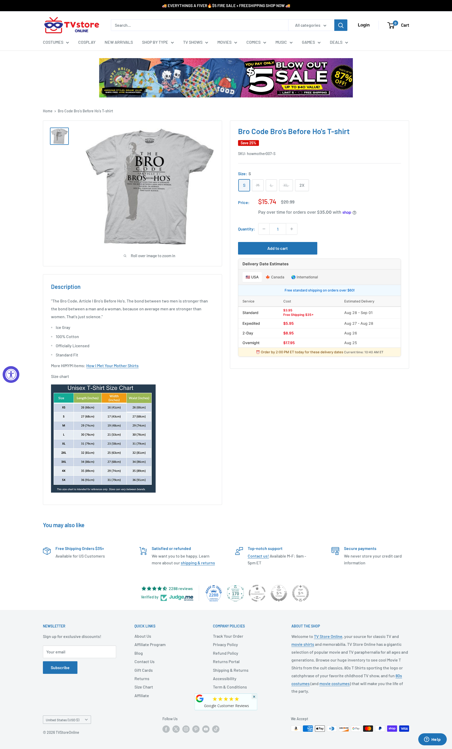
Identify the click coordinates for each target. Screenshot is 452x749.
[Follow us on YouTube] (206, 729)
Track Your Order (228, 636)
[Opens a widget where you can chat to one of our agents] (432, 739)
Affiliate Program (150, 644)
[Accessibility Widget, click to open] (11, 374)
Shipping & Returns (230, 670)
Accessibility (224, 678)
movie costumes (334, 683)
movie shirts (302, 644)
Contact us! (258, 555)
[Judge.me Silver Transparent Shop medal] (257, 593)
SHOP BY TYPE (155, 42)
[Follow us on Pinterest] (196, 729)
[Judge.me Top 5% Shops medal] (278, 593)
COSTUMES (53, 42)
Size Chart (143, 686)
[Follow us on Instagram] (186, 729)
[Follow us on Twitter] (176, 729)
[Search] (340, 25)
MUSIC (281, 42)
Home (48, 111)
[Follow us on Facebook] (166, 729)
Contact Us (144, 661)
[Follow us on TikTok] (215, 729)
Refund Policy (225, 653)
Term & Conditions (230, 686)
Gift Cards (143, 670)
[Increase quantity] (291, 228)
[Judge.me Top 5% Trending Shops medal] (300, 593)
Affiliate (141, 695)
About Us (142, 636)
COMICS (253, 42)
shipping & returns (198, 562)
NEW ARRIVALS (119, 42)
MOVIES (224, 42)
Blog (138, 653)
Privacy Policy (225, 644)
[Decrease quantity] (263, 228)
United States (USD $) (62, 720)
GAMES (308, 42)
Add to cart (277, 248)
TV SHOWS (192, 42)
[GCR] (200, 698)
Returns (141, 678)
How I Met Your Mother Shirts (112, 365)
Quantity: (246, 229)
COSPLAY (86, 42)
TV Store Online (328, 636)
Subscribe (60, 667)
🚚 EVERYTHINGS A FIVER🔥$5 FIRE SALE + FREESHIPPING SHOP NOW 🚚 (226, 5)
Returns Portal (226, 661)
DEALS (336, 42)
